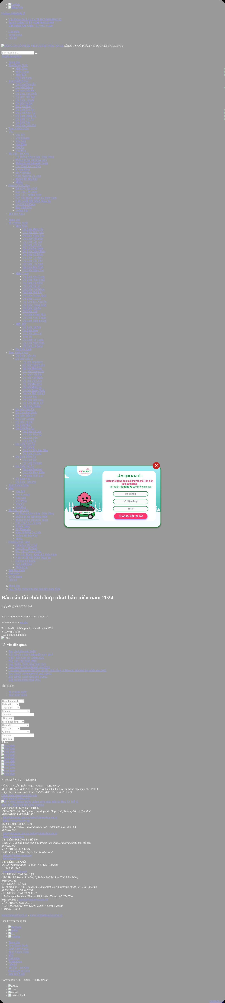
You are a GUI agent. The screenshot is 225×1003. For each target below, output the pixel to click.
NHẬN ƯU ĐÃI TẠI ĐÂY (131, 516)
